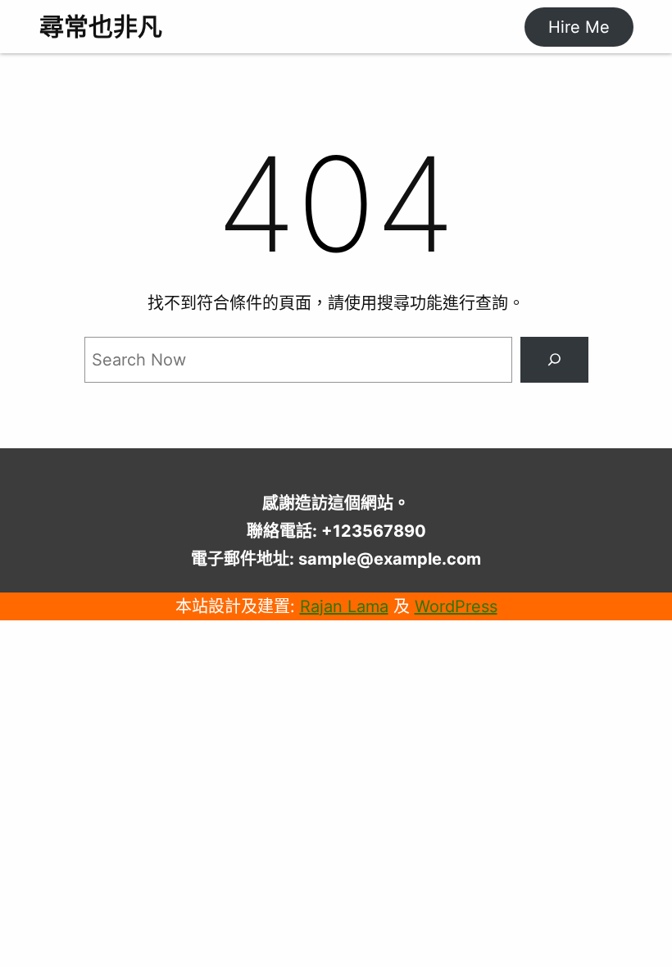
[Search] (554, 360)
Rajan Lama (344, 606)
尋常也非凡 (100, 26)
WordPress (456, 606)
